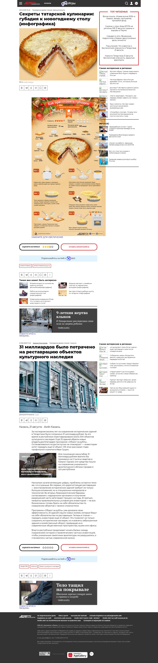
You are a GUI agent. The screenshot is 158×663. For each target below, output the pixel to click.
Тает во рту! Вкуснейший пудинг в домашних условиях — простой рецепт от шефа (123, 390)
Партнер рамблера (58, 654)
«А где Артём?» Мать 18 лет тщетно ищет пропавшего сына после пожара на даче (123, 349)
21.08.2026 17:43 (25, 343)
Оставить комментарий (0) (79, 247)
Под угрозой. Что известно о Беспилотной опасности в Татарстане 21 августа (119, 48)
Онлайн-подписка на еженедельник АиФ (105, 616)
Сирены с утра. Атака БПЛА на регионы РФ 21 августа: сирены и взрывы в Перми (119, 28)
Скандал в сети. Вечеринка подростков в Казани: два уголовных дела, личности (119, 38)
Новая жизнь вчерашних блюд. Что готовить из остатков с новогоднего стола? (42, 301)
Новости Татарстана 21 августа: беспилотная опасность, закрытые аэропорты (119, 58)
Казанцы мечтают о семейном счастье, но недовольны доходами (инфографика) (80, 285)
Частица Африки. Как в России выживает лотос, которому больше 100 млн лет (123, 81)
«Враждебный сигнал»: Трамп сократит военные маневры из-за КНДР (122, 128)
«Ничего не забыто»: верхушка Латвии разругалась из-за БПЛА (121, 144)
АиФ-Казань (28, 82)
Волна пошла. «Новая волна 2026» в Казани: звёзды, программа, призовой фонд (119, 18)
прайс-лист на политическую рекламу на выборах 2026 (59, 620)
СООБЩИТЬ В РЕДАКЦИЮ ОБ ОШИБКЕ (96, 620)
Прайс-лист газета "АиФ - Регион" (87, 618)
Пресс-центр (63, 616)
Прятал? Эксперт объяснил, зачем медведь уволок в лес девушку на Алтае (123, 382)
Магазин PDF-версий (79, 616)
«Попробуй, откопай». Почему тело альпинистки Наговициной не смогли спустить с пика (123, 114)
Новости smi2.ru (27, 334)
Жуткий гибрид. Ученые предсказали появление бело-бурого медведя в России (124, 73)
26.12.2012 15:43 (24, 10)
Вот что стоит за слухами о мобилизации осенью (119, 152)
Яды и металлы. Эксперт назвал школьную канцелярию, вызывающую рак (122, 106)
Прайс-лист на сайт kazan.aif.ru (115, 618)
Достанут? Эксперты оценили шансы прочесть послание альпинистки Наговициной (124, 90)
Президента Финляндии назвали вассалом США (122, 136)
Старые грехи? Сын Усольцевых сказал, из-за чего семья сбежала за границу (124, 374)
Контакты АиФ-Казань (62, 618)
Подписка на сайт (44, 618)
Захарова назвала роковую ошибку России (122, 160)
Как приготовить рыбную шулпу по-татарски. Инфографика (81, 292)
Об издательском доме (46, 616)
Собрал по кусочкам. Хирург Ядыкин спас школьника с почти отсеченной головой (124, 365)
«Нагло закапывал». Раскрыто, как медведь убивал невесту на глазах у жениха (124, 98)
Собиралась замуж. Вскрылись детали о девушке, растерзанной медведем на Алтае (122, 357)
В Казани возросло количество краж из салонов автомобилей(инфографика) (42, 285)
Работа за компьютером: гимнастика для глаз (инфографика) (39, 293)
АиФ (37, 414)
